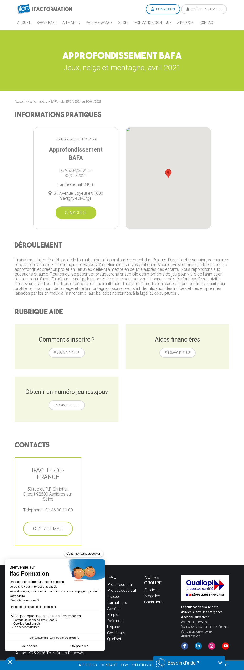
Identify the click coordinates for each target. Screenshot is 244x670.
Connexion (165, 9)
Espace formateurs (117, 599)
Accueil (24, 22)
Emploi (113, 614)
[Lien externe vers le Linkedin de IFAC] (198, 646)
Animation (71, 22)
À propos (185, 22)
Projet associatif (121, 590)
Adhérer (114, 608)
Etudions (152, 589)
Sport (123, 22)
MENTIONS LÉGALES (149, 665)
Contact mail (48, 528)
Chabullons (153, 602)
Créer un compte (206, 9)
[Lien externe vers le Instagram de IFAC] (211, 646)
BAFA (54, 101)
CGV (124, 665)
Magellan (152, 595)
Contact (207, 22)
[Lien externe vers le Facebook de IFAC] (184, 646)
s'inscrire (76, 212)
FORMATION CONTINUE (153, 22)
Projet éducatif (120, 584)
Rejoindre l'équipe (115, 623)
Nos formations (37, 101)
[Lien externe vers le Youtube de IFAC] (225, 646)
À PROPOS (88, 665)
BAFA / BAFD (47, 22)
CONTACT (109, 665)
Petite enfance (99, 22)
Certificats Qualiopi (116, 635)
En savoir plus (67, 353)
